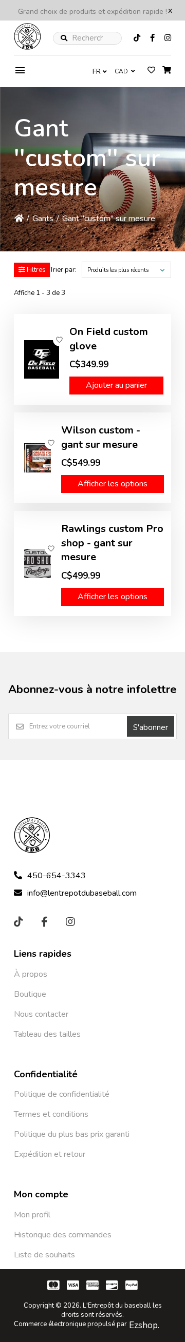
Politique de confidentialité (61, 1094)
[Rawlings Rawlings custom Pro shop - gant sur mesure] (37, 563)
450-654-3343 (56, 875)
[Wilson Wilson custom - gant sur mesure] (37, 457)
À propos (30, 974)
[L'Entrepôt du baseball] (27, 47)
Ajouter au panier (116, 385)
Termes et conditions (51, 1114)
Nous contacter (41, 1014)
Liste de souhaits (44, 1254)
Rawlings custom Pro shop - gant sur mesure (112, 543)
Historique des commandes (63, 1234)
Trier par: (63, 269)
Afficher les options (112, 483)
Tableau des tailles (47, 1034)
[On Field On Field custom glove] (41, 359)
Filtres (35, 269)
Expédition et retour (49, 1154)
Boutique (30, 994)
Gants (42, 218)
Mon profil (32, 1214)
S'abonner (150, 727)
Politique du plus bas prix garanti (72, 1134)
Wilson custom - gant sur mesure (100, 437)
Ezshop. (144, 1325)
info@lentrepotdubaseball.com (82, 893)
